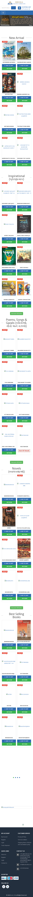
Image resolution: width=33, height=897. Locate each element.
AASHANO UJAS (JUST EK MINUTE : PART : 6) (14, 203)
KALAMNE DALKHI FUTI (24, 350)
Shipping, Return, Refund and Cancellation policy (24, 843)
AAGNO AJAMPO (24, 560)
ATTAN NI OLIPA (9, 414)
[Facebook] (3, 886)
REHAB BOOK (9, 737)
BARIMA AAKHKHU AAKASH (24, 94)
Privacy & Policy (22, 837)
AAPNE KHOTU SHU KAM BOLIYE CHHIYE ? (13, 158)
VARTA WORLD (24, 267)
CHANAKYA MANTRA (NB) (24, 496)
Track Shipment (5, 845)
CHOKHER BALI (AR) (24, 592)
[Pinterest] (7, 886)
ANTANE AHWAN (9, 126)
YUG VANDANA (9, 382)
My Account (4, 837)
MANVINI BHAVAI (9, 496)
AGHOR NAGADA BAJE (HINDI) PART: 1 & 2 (13, 673)
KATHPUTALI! (9, 94)
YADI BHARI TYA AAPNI (24, 382)
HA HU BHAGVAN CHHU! (9, 560)
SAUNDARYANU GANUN (24, 62)
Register (3, 839)
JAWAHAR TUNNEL (9, 350)
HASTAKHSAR (24, 446)
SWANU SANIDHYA (9, 299)
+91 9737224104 (24, 868)
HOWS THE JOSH (9, 235)
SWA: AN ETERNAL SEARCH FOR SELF (12, 446)
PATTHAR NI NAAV (24, 414)
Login (2, 842)
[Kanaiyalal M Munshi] (16, 807)
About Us (3, 854)
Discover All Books (16, 313)
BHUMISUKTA (9, 592)
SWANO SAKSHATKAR (24, 299)
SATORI (9, 705)
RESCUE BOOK (24, 705)
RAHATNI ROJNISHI (24, 737)
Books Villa (13, 895)
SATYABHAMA (24, 673)
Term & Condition (22, 839)
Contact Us (4, 863)
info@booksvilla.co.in (26, 864)
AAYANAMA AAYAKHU (9, 62)
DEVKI (9, 528)
